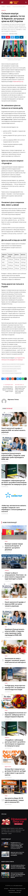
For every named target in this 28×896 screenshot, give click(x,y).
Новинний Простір (18, 81)
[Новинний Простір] (14, 2)
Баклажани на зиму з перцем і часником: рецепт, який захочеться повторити (15, 660)
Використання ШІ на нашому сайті (17, 888)
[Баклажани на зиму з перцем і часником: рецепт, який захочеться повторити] (14, 647)
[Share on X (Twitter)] (12, 37)
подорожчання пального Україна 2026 (11, 366)
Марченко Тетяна (13, 33)
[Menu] (2, 2)
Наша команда (11, 890)
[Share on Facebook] (3, 37)
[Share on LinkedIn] (21, 37)
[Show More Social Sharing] (25, 37)
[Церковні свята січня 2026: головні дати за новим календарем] (5, 854)
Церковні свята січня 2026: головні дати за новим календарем (17, 854)
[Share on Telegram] (17, 37)
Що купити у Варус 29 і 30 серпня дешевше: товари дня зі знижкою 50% (14, 800)
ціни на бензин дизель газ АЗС (9, 370)
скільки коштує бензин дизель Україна (11, 368)
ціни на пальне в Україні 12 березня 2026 (11, 373)
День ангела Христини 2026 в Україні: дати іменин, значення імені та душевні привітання (20, 389)
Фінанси (3, 10)
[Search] (26, 2)
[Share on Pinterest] (8, 37)
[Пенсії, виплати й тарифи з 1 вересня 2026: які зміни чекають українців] (14, 419)
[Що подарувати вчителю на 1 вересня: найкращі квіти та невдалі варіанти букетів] (14, 701)
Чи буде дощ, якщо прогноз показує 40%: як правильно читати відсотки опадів (15, 687)
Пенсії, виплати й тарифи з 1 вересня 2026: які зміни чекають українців (13, 430)
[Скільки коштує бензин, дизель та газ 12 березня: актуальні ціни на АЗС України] (14, 48)
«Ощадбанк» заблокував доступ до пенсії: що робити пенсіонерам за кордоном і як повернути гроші (13, 482)
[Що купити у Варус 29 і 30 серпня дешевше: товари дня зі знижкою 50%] (14, 787)
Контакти (6, 888)
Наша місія (18, 890)
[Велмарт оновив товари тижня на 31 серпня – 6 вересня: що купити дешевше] (14, 532)
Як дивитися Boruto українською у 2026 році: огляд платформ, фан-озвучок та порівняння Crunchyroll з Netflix (17, 845)
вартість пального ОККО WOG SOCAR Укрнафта (13, 364)
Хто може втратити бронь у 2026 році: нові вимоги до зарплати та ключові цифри (18, 867)
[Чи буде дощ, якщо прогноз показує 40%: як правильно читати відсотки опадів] (14, 674)
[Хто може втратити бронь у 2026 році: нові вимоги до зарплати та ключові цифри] (5, 867)
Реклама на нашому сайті (15, 892)
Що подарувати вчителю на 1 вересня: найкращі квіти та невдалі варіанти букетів (15, 714)
